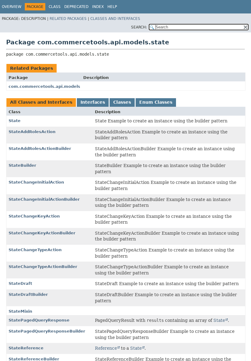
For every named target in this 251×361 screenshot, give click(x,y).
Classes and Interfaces (115, 19)
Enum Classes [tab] (155, 102)
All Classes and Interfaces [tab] (41, 102)
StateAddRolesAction (32, 131)
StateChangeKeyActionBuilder (42, 233)
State (15, 120)
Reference (106, 348)
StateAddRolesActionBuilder (40, 148)
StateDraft (20, 283)
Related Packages (68, 19)
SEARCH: (139, 27)
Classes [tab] (122, 102)
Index (98, 7)
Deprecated (76, 7)
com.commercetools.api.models (44, 86)
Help (112, 7)
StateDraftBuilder (28, 294)
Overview (11, 7)
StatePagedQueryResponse (39, 320)
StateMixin (20, 311)
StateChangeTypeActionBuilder (43, 266)
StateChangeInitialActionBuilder (44, 199)
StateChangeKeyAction (34, 216)
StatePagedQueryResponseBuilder (47, 331)
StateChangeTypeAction (35, 249)
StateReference (26, 348)
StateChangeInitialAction (36, 182)
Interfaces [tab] (93, 102)
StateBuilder (22, 165)
